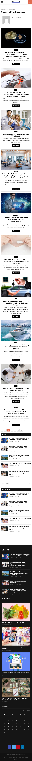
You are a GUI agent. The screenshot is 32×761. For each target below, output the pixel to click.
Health (16, 131)
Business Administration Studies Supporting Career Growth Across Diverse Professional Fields (18, 448)
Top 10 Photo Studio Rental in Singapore (20, 463)
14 (20, 723)
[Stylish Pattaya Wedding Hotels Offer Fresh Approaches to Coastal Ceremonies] (4, 457)
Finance (15, 50)
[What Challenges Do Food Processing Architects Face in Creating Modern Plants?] (4, 473)
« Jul (3, 735)
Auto (16, 298)
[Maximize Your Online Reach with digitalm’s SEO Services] (16, 661)
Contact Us (5, 757)
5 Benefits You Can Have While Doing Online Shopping (14, 647)
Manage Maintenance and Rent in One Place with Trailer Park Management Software (16, 412)
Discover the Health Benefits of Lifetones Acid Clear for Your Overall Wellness (14, 699)
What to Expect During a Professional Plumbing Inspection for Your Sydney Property (16, 94)
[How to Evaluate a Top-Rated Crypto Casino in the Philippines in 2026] (4, 440)
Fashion (15, 256)
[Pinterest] (18, 747)
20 (16, 726)
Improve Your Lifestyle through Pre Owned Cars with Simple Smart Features (16, 303)
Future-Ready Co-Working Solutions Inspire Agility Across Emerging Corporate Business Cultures (16, 176)
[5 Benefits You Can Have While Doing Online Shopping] (16, 636)
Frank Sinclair (12, 9)
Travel (16, 342)
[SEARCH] (29, 483)
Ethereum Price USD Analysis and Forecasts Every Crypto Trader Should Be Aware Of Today (16, 54)
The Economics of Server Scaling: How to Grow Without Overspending (16, 219)
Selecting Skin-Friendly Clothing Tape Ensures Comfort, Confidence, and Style (16, 261)
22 (24, 726)
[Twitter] (14, 747)
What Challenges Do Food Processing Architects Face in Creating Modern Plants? (19, 473)
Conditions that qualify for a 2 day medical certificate (16, 389)
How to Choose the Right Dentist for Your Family (16, 135)
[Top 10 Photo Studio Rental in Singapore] (4, 465)
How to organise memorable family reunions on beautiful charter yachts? (16, 347)
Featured (16, 407)
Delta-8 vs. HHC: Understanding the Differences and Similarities (15, 623)
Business (16, 171)
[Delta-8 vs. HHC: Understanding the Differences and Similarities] (16, 612)
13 (18, 430)
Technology (16, 215)
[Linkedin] (22, 747)
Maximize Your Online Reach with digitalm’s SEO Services (15, 673)
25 (8, 729)
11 (8, 723)
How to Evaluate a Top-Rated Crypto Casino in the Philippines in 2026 (19, 438)
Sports (26, 757)
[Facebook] (9, 747)
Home (16, 89)
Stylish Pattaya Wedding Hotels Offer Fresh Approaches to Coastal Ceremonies (20, 456)
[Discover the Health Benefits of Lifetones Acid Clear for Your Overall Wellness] (16, 687)
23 (28, 726)
